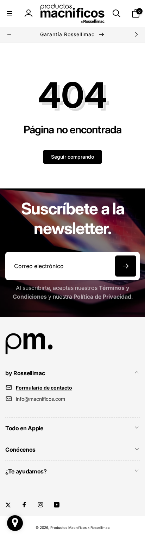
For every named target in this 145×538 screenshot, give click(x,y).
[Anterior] (9, 34)
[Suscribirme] (125, 266)
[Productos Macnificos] (29, 354)
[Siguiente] (135, 34)
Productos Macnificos (68, 527)
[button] (9, 13)
